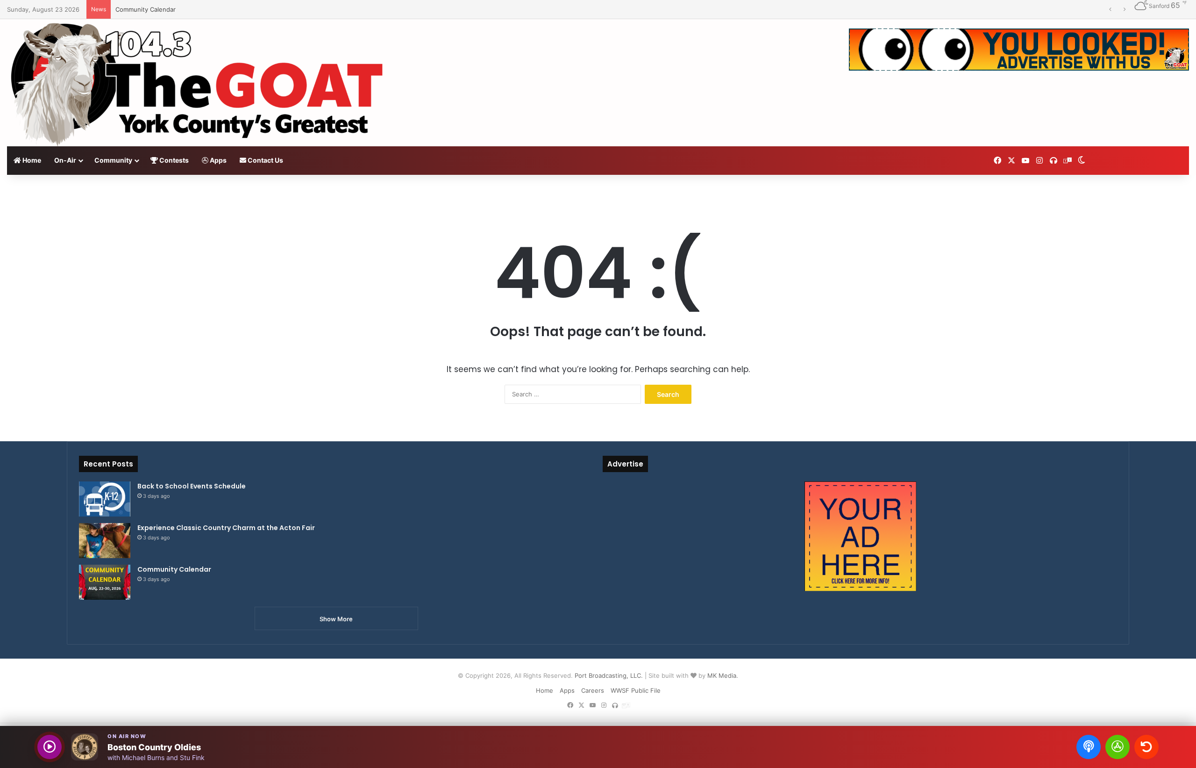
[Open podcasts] (1088, 747)
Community (113, 160)
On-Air (65, 160)
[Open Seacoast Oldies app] (1117, 747)
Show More (336, 619)
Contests (173, 160)
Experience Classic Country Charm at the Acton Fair (226, 527)
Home (31, 160)
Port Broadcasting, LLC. (609, 675)
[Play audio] (49, 747)
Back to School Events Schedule (191, 486)
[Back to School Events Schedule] (104, 499)
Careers (592, 690)
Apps (217, 160)
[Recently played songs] (1146, 747)
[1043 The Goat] (199, 83)
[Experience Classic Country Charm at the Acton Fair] (104, 540)
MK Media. (722, 675)
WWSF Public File (636, 690)
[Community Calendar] (104, 582)
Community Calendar (145, 9)
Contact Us (264, 160)
